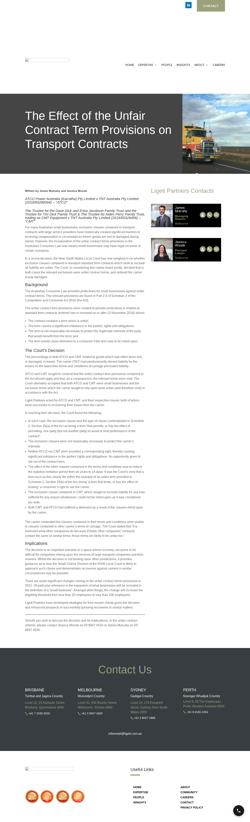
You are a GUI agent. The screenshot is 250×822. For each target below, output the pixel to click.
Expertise (145, 65)
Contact (211, 6)
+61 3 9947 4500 (92, 713)
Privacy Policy (191, 807)
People (166, 65)
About (199, 65)
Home (129, 65)
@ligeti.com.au (131, 733)
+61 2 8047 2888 (144, 717)
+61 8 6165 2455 (197, 712)
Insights (183, 65)
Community (188, 792)
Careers (219, 65)
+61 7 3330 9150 (39, 713)
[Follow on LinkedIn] (188, 5)
